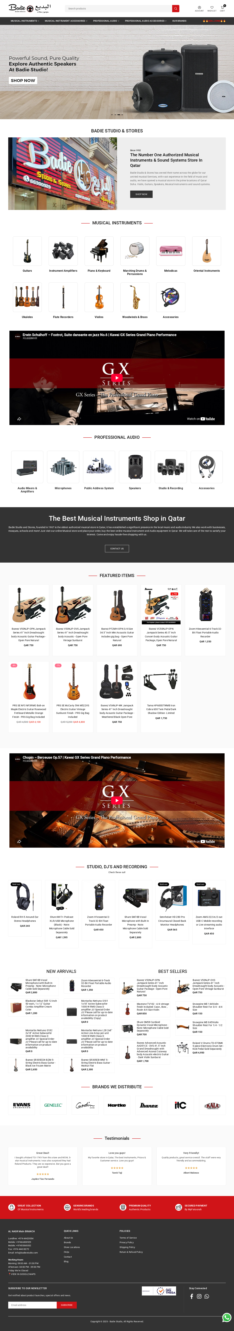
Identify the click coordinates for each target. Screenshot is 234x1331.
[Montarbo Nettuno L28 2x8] (72, 1041)
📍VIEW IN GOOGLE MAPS (22, 1274)
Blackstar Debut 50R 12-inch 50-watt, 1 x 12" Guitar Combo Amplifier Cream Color (41, 1005)
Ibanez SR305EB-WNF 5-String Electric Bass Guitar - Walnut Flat (96, 1062)
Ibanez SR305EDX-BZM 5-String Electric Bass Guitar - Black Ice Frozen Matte (41, 1062)
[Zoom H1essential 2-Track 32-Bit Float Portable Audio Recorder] (98, 896)
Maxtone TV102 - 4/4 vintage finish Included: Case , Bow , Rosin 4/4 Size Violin (153, 1007)
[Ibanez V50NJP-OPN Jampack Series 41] (28, 605)
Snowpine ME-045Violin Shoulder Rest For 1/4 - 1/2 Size (208, 1025)
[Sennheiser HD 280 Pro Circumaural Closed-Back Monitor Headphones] (172, 896)
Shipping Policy (127, 1247)
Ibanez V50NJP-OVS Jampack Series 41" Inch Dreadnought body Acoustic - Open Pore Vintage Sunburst (209, 984)
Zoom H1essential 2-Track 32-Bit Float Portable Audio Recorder (98, 921)
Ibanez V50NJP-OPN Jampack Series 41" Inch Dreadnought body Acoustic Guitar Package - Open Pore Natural (152, 986)
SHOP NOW (141, 194)
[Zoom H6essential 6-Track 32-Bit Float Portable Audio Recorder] (205, 605)
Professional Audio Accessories (144, 21)
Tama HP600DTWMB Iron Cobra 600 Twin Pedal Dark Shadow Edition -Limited (161, 709)
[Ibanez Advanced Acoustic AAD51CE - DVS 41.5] (127, 1052)
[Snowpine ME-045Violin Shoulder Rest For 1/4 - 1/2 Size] (183, 1027)
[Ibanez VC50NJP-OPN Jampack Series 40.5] (161, 605)
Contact (68, 1257)
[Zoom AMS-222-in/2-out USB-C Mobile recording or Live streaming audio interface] (209, 896)
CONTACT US (117, 548)
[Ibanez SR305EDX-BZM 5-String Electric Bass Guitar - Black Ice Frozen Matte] (16, 1065)
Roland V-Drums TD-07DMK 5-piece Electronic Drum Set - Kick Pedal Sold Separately (208, 1046)
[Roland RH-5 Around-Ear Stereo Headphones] (25, 896)
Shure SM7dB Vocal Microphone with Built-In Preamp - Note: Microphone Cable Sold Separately (135, 925)
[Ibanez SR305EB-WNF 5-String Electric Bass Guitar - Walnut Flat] (72, 1065)
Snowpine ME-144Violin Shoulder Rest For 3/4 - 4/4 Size (208, 1007)
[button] (224, 74)
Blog (66, 1261)
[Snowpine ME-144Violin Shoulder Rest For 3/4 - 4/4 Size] (183, 1009)
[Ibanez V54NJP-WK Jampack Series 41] (117, 681)
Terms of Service (128, 1237)
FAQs (66, 1252)
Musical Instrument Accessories (65, 21)
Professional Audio (105, 21)
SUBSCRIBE (66, 1305)
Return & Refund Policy (131, 1252)
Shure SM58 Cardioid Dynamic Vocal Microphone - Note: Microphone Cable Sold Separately (153, 1026)
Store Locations (72, 1247)
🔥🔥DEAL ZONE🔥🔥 (214, 21)
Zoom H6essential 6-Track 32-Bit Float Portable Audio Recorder (205, 632)
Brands (67, 1242)
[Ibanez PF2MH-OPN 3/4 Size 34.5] (117, 605)
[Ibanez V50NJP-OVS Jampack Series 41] (72, 605)
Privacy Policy (127, 1242)
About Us (68, 1237)
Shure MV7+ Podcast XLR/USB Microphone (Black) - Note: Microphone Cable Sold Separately (62, 925)
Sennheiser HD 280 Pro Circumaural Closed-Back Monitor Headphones (172, 921)
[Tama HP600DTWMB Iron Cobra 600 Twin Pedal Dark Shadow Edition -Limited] (161, 681)
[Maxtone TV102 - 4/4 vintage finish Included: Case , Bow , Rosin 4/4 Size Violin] (127, 1009)
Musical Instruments (24, 21)
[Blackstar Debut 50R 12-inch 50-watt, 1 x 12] (16, 1007)
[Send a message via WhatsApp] (226, 1317)
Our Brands (179, 21)
